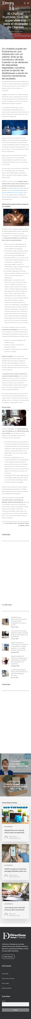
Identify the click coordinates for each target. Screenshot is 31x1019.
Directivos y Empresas (16, 31)
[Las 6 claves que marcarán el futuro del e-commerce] (15, 901)
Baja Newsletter (6, 988)
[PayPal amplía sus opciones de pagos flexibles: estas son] (15, 862)
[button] (28, 3)
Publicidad (5, 973)
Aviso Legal (5, 983)
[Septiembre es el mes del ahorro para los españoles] (15, 824)
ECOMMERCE (15, 9)
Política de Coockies (8, 978)
